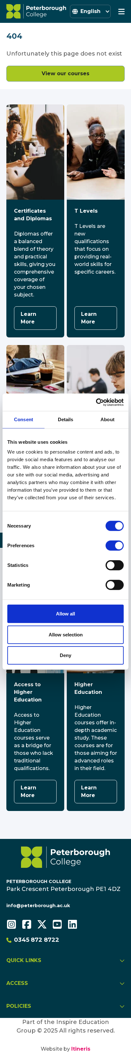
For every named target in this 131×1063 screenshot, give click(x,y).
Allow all (65, 613)
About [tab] (107, 419)
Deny (65, 655)
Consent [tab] (23, 419)
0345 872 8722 (36, 939)
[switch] (115, 546)
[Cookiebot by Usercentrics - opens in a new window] (96, 402)
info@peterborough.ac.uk (38, 905)
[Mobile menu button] (121, 11)
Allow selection (66, 634)
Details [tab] (65, 419)
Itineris (80, 1049)
